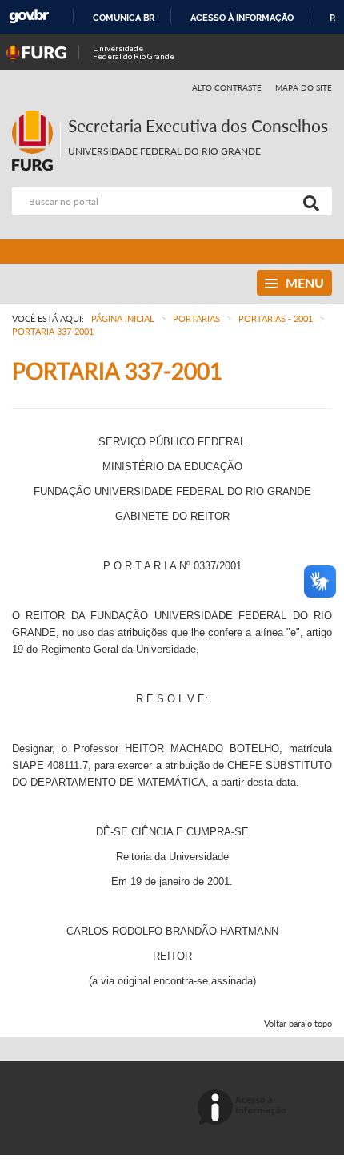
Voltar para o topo (298, 1023)
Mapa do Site (303, 87)
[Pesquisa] (308, 201)
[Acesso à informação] (244, 1108)
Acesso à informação (242, 17)
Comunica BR (123, 17)
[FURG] (36, 117)
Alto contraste (227, 87)
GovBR (29, 16)
